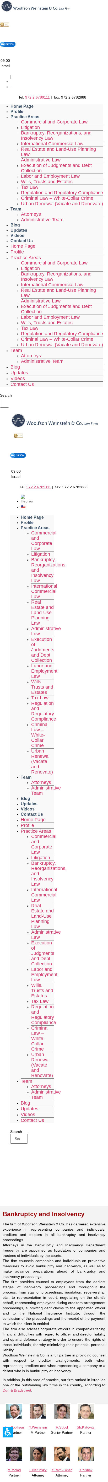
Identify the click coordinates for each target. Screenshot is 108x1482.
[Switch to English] (23, 507)
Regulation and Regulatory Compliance (62, 192)
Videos (17, 235)
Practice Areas (24, 117)
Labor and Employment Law (50, 176)
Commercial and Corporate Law (54, 122)
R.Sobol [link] (62, 1427)
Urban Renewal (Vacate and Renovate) (62, 203)
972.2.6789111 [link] (37, 97)
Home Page (22, 106)
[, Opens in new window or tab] (4, 26)
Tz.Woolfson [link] (14, 1427)
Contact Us (21, 241)
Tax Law (29, 187)
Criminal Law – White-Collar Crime (57, 198)
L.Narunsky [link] (38, 1470)
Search (6, 395)
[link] (14, 1418)
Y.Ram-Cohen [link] (62, 1470)
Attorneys (31, 214)
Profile (16, 111)
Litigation (30, 127)
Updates (18, 230)
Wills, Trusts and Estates (47, 181)
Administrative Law (41, 160)
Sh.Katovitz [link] (86, 1427)
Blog (15, 225)
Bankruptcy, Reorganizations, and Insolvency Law (56, 135)
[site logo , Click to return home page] (35, 11)
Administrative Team (42, 219)
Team (15, 209)
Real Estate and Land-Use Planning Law (58, 152)
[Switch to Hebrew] (27, 501)
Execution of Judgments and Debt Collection (56, 168)
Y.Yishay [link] (86, 1470)
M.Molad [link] (14, 1470)
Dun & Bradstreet (17, 1390)
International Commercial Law (52, 143)
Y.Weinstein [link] (38, 1427)
